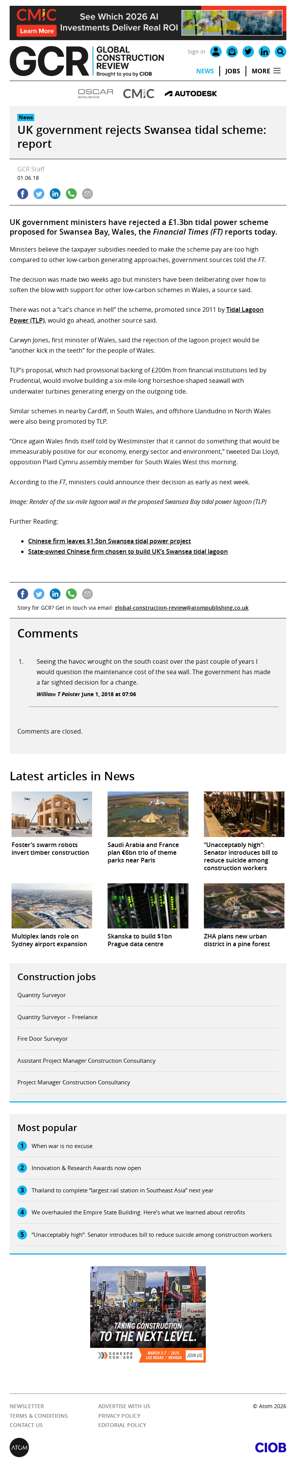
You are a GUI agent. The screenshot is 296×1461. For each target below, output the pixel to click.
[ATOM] (79, 1447)
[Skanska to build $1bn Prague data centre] (148, 906)
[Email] (232, 51)
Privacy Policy (119, 1415)
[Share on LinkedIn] (55, 193)
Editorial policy (122, 1425)
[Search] (280, 51)
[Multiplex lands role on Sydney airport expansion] (52, 906)
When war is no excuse (62, 1146)
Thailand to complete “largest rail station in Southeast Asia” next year (123, 1190)
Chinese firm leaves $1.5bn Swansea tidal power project (109, 541)
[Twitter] (248, 51)
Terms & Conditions (39, 1415)
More (261, 71)
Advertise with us (124, 1406)
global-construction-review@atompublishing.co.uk (182, 607)
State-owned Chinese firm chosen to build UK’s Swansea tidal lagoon (128, 551)
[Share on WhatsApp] (71, 193)
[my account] (216, 51)
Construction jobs (56, 977)
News (205, 71)
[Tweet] (39, 193)
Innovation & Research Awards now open (86, 1168)
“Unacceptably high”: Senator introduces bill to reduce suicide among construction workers (152, 1234)
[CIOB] (217, 1447)
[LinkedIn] (264, 51)
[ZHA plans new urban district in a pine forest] (244, 906)
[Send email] (87, 193)
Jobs (232, 71)
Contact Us (26, 1425)
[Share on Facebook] (22, 193)
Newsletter (27, 1406)
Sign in (196, 51)
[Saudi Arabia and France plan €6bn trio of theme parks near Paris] (148, 814)
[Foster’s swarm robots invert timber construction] (52, 814)
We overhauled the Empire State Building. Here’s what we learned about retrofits (138, 1212)
